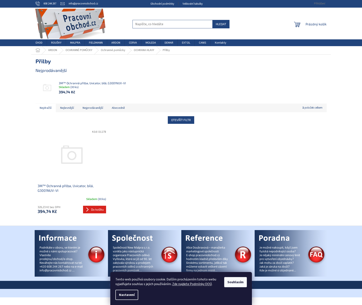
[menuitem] (39, 42)
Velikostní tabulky (193, 4)
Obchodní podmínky (162, 4)
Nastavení (127, 295)
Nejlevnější (67, 108)
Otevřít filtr (181, 120)
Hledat (221, 24)
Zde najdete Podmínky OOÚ (192, 284)
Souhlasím (235, 282)
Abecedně (118, 108)
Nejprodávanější (93, 108)
